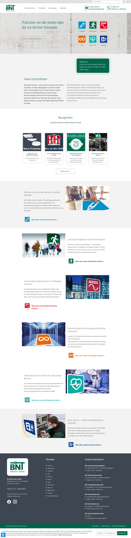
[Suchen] (124, 2)
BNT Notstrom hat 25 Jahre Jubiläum (76, 154)
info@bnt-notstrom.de (96, 9)
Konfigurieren (122, 533)
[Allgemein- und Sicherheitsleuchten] (32, 142)
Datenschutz (105, 526)
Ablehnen (100, 533)
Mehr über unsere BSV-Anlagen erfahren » (46, 400)
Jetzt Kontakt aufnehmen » (33, 39)
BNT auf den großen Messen (98, 154)
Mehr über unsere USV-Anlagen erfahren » (90, 356)
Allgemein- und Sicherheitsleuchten (32, 154)
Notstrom (50, 471)
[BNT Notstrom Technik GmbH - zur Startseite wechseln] (10, 7)
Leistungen (50, 485)
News (49, 482)
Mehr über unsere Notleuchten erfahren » (89, 261)
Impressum (95, 526)
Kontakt (49, 493)
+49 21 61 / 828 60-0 (119, 9)
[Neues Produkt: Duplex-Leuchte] (54, 142)
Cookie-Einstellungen (118, 526)
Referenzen (50, 490)
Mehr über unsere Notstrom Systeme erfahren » (44, 307)
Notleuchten (51, 468)
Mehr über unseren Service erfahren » (88, 445)
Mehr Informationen (65, 535)
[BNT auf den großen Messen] (98, 142)
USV (48, 474)
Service (49, 479)
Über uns (50, 487)
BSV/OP (49, 476)
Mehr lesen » (65, 171)
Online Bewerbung (52, 496)
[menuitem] (109, 1)
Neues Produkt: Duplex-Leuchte (54, 154)
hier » (87, 69)
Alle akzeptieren (110, 533)
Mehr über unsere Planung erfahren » (45, 220)
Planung (49, 465)
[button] (3, 535)
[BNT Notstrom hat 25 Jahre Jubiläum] (76, 142)
